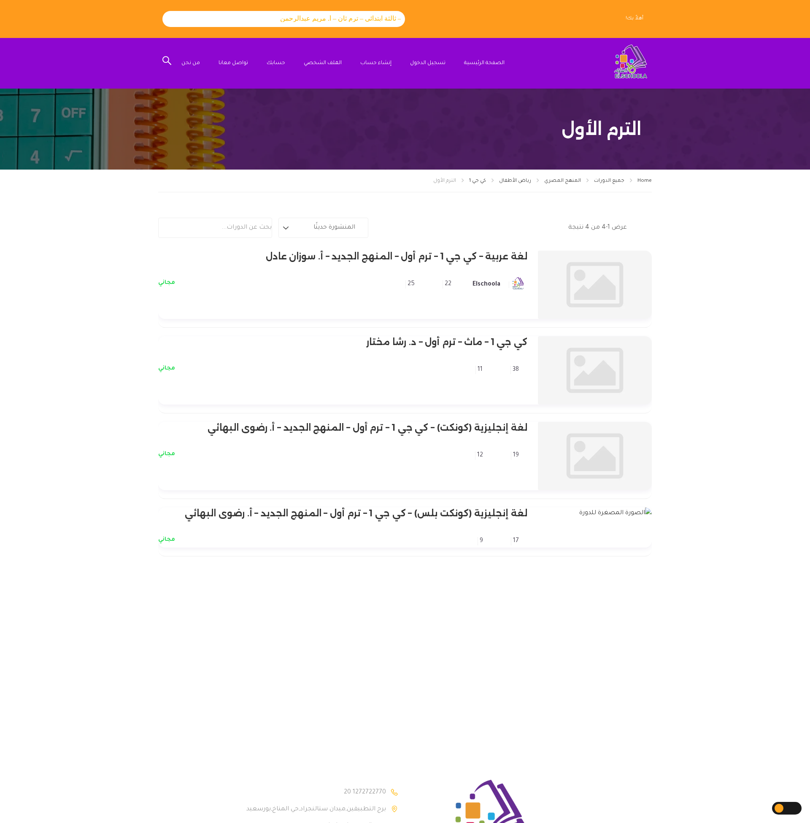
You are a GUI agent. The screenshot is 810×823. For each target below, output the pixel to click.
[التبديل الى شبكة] (645, 228)
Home (644, 181)
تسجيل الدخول (428, 63)
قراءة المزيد (595, 284)
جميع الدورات (609, 181)
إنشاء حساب (376, 63)
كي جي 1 (477, 181)
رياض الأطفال (515, 181)
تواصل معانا (233, 63)
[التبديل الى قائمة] (636, 228)
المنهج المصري (562, 181)
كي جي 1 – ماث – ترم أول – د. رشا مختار (446, 342)
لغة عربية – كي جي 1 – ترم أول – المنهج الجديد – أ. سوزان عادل (396, 256)
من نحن (190, 63)
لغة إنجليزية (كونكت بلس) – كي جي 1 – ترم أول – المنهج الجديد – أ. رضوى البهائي (356, 513)
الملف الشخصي (323, 63)
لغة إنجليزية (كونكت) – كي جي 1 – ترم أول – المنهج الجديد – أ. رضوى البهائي (367, 427)
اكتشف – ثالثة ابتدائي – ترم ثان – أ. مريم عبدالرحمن (342, 18)
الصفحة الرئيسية (484, 63)
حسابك (276, 63)
